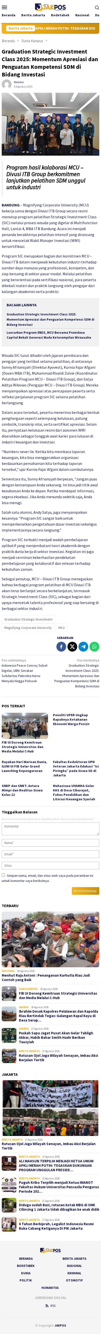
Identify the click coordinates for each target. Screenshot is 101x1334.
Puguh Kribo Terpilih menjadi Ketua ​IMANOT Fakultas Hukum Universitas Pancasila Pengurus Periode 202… (59, 1187)
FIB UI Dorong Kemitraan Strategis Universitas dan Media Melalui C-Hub (22, 746)
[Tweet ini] (72, 647)
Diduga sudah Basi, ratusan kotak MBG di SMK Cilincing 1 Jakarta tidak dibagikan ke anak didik (59, 1207)
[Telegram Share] (83, 647)
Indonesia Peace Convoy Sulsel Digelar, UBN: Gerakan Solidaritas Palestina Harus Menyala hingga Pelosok (24, 670)
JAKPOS (60, 1325)
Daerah (24, 1007)
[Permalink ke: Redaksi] (7, 84)
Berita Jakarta (29, 1051)
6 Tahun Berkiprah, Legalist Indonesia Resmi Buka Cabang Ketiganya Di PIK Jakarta (56, 1226)
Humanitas (50, 1288)
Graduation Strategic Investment (28, 619)
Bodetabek (26, 1266)
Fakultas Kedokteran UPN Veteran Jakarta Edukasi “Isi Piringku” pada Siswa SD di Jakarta (76, 768)
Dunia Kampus (28, 989)
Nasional (8, 971)
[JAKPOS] (50, 6)
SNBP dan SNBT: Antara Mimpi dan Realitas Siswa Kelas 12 (22, 790)
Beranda (26, 1259)
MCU (61, 627)
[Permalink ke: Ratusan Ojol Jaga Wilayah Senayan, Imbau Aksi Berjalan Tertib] (50, 1108)
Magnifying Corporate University (28, 627)
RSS (52, 1306)
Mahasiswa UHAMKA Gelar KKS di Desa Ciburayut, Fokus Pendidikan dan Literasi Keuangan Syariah (74, 792)
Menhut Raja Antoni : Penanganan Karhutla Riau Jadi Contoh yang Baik (46, 977)
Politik (26, 1280)
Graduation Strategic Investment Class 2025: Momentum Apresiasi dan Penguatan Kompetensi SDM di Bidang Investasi (50, 319)
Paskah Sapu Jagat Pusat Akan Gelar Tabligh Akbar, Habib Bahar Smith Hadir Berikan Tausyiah (56, 1037)
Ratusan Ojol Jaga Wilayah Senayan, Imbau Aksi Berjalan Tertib (58, 1057)
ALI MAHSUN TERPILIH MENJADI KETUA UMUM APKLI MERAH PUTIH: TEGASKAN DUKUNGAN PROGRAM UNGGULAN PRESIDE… (56, 1165)
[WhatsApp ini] (94, 647)
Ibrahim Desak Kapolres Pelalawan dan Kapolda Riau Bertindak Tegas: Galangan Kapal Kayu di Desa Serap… (58, 1016)
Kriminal (74, 1273)
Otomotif (74, 1280)
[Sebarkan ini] (61, 647)
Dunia (25, 1273)
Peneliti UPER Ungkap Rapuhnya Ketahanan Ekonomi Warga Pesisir (71, 719)
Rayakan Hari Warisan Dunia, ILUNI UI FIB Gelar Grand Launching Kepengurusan (24, 766)
